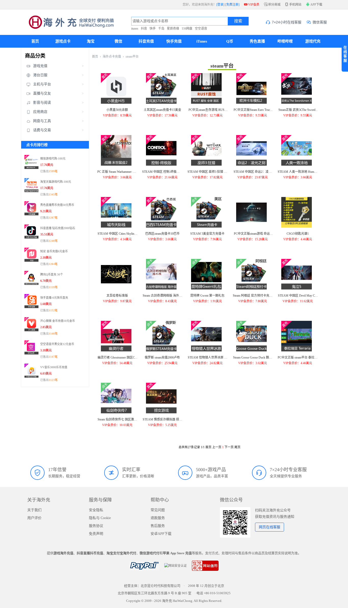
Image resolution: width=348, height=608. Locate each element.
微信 (118, 41)
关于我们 (34, 510)
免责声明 (96, 534)
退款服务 (158, 518)
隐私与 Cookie (100, 518)
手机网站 (293, 4)
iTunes (201, 41)
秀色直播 (257, 41)
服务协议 (96, 526)
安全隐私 (96, 510)
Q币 (229, 41)
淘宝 (91, 41)
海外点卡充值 (112, 56)
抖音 (144, 28)
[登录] (220, 4)
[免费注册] (232, 4)
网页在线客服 (269, 527)
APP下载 (316, 4)
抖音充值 (146, 41)
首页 (35, 41)
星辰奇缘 (173, 28)
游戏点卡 (63, 41)
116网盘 (187, 28)
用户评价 (34, 518)
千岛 (161, 28)
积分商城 (272, 4)
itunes (134, 28)
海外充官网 (67, 22)
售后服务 (158, 526)
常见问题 (158, 510)
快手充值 (174, 41)
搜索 (238, 21)
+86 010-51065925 (217, 593)
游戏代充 (312, 41)
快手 (153, 28)
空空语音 (201, 28)
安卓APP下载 (161, 534)
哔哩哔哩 (285, 41)
